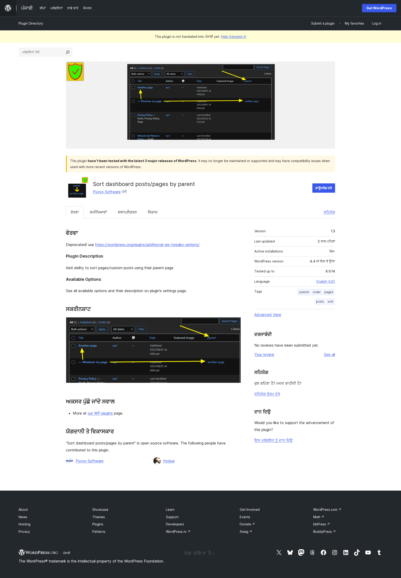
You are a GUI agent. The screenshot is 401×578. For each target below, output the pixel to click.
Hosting (24, 524)
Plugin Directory (31, 23)
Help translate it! (233, 36)
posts (320, 301)
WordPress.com (327, 509)
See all (329, 354)
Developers (175, 524)
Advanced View (267, 314)
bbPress (321, 524)
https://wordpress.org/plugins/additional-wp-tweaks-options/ (147, 244)
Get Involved (250, 509)
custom (304, 292)
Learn (170, 509)
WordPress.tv (178, 531)
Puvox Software (107, 191)
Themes (98, 517)
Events (245, 517)
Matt (318, 517)
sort (330, 301)
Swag (246, 531)
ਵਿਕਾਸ (153, 212)
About (23, 509)
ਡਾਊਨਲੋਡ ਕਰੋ (323, 188)
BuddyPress (324, 531)
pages (328, 292)
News (23, 517)
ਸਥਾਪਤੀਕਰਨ (127, 212)
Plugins (97, 524)
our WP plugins (100, 413)
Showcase (100, 509)
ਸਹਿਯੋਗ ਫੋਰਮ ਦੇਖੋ (267, 394)
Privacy (24, 531)
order (317, 292)
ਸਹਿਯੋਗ (329, 212)
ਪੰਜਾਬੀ (66, 553)
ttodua (169, 461)
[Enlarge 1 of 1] (234, 323)
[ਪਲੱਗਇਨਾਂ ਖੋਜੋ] (67, 52)
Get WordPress (379, 8)
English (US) (326, 281)
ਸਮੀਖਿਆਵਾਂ (98, 212)
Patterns (98, 531)
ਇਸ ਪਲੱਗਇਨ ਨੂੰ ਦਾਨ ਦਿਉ (273, 440)
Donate (247, 524)
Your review (264, 354)
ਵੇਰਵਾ (75, 212)
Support (172, 517)
